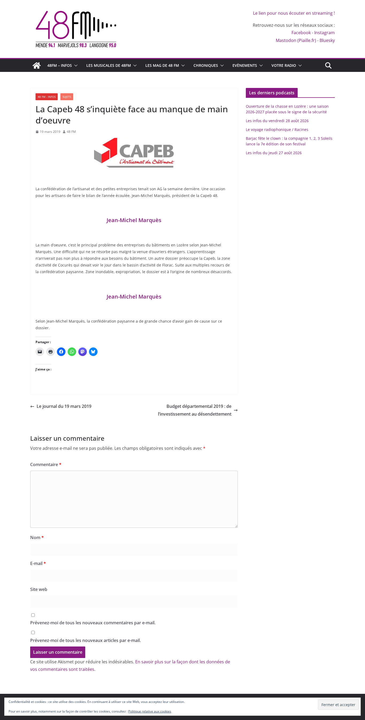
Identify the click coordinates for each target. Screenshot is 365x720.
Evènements (244, 65)
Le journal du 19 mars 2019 (64, 406)
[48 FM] (36, 65)
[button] (75, 65)
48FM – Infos (59, 65)
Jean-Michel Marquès (134, 220)
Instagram (324, 33)
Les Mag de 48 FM (162, 65)
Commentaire (45, 464)
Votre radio (283, 65)
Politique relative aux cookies (149, 711)
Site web (38, 589)
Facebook (301, 33)
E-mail (38, 563)
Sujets (67, 97)
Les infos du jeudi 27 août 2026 (274, 152)
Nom (37, 537)
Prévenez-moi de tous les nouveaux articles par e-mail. (85, 640)
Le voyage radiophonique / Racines (277, 129)
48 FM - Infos (47, 97)
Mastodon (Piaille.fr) (296, 40)
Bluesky (327, 40)
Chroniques (205, 65)
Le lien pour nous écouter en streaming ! (294, 13)
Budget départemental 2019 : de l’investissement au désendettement (194, 410)
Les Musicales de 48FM (108, 65)
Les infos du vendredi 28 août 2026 (277, 120)
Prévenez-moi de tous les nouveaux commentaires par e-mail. (93, 623)
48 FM (71, 131)
